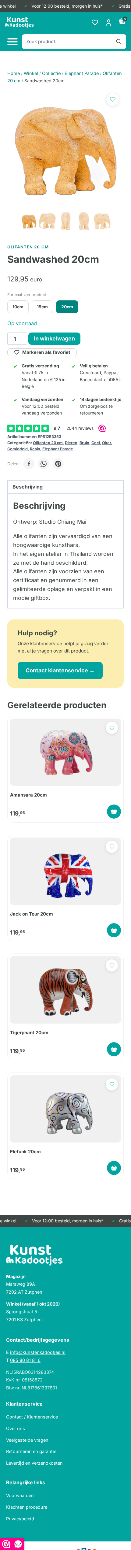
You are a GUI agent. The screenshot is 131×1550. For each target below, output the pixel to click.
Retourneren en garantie (31, 1451)
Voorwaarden (20, 1495)
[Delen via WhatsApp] (43, 463)
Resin (35, 449)
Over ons (15, 1428)
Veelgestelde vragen (27, 1440)
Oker (106, 442)
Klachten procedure (26, 1507)
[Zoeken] (119, 42)
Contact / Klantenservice (32, 1416)
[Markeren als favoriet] (112, 99)
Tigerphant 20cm (29, 1032)
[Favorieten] (95, 22)
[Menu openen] (11, 41)
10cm (17, 306)
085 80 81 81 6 (25, 1360)
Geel (95, 442)
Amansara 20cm (28, 795)
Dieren (71, 442)
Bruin (84, 442)
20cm (67, 306)
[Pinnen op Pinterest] (58, 463)
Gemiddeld (17, 449)
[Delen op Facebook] (28, 463)
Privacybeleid (20, 1518)
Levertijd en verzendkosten (34, 1463)
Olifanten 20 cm (48, 442)
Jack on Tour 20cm (31, 914)
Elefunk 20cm (25, 1151)
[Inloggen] (108, 22)
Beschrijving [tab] (27, 487)
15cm (42, 306)
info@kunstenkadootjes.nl (38, 1352)
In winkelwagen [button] (114, 812)
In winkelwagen (54, 338)
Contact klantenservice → (60, 670)
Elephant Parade (57, 449)
